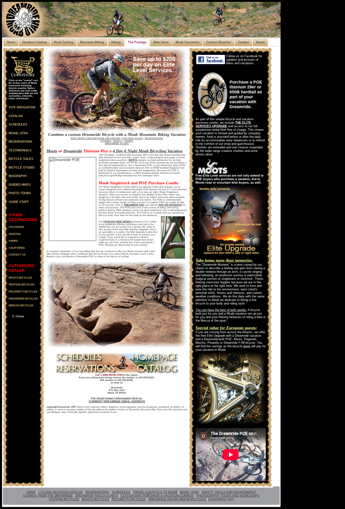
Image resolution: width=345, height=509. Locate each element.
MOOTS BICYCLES (95, 499)
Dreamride (72, 151)
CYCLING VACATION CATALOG (60, 492)
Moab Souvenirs (187, 42)
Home (11, 42)
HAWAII (13, 240)
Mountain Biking (92, 42)
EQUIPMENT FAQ (221, 499)
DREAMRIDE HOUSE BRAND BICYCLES (177, 499)
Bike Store (161, 42)
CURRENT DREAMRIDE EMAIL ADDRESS (117, 401)
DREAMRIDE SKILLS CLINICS (96, 495)
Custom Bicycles (218, 42)
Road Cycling (63, 42)
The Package (137, 42)
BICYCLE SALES (21, 159)
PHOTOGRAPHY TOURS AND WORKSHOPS (228, 495)
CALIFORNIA (17, 247)
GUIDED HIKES (20, 184)
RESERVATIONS (20, 141)
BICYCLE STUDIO (21, 167)
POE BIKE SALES (133, 138)
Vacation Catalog (34, 42)
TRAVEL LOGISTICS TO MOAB (155, 492)
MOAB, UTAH (18, 133)
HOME (31, 492)
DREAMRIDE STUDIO (117, 143)
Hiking (116, 42)
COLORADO (16, 226)
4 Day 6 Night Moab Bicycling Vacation (148, 151)
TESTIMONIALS (20, 150)
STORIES (105, 141)
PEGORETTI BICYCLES (129, 499)
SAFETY (118, 141)
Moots (51, 151)
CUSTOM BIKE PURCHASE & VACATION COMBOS (157, 495)
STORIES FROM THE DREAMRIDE (48, 495)
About (260, 42)
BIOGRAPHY (18, 176)
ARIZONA (15, 234)
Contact (243, 42)
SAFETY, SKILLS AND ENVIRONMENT (228, 492)
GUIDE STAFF (19, 202)
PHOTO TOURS (20, 193)
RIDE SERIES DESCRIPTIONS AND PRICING (95, 138)
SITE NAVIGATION (22, 107)
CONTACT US (17, 254)
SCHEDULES (18, 124)
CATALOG (16, 116)
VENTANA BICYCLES (64, 499)
